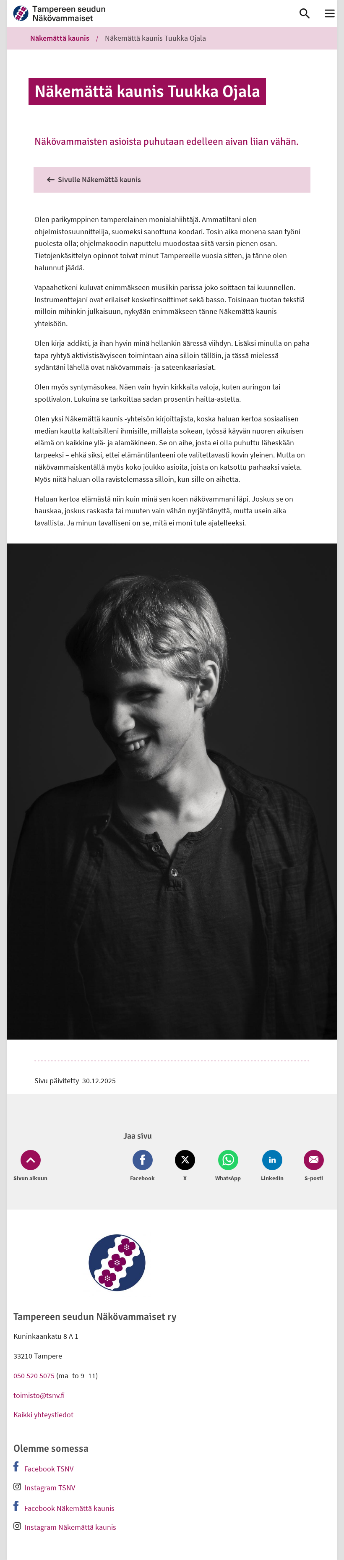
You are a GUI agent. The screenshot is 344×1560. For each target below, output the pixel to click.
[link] (144, 13)
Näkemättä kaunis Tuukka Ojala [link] (155, 38)
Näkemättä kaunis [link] (59, 38)
